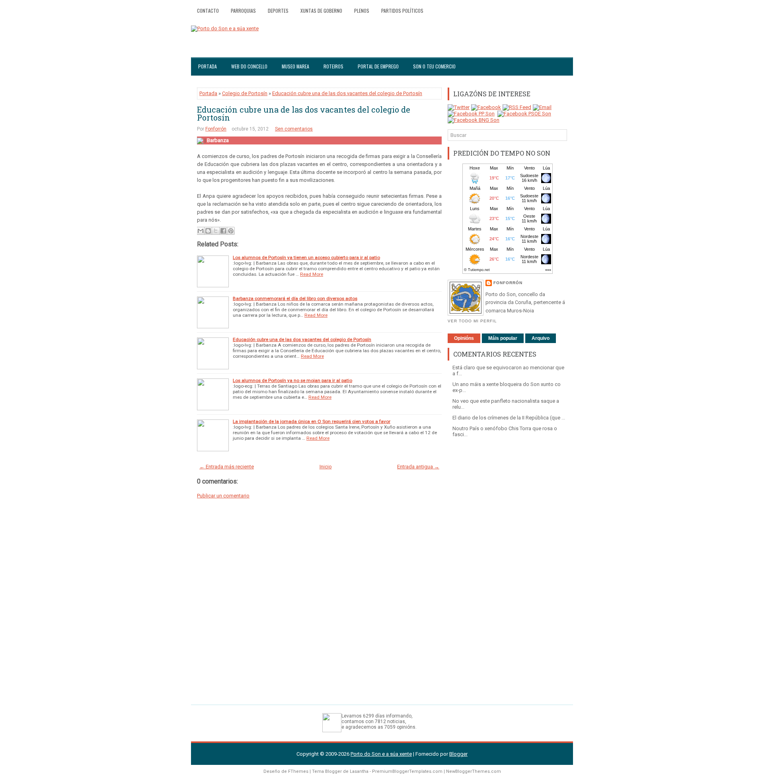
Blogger (458, 754)
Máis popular (502, 338)
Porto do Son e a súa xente (381, 754)
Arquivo (541, 338)
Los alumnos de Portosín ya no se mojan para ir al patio (292, 380)
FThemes (298, 771)
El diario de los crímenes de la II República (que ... (508, 418)
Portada (207, 66)
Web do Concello (249, 66)
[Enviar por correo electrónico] (201, 231)
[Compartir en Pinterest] (231, 231)
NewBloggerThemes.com (473, 771)
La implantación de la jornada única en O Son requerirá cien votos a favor (311, 421)
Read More (311, 274)
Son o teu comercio (434, 66)
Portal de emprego (378, 66)
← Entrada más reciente (226, 467)
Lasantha (359, 771)
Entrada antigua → (418, 467)
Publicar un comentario (223, 496)
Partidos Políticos (402, 10)
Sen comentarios (294, 129)
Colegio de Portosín (244, 93)
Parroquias (243, 10)
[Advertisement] (507, 567)
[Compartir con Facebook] (223, 231)
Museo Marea (295, 66)
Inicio (326, 467)
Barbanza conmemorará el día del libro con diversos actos (295, 298)
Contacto (208, 10)
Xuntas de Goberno (321, 10)
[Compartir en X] (216, 231)
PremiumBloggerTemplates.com (407, 771)
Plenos (361, 10)
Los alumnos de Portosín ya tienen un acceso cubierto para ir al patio (306, 257)
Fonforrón (215, 129)
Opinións (464, 338)
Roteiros (333, 66)
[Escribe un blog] (208, 231)
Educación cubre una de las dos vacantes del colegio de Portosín (347, 93)
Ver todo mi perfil (472, 321)
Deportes (278, 10)
